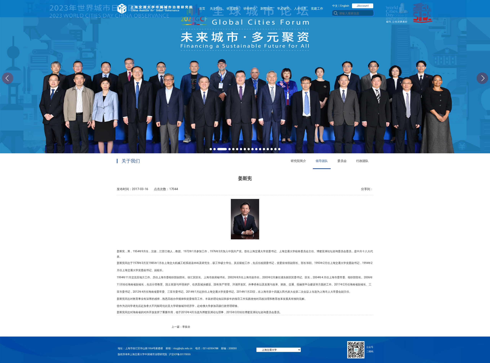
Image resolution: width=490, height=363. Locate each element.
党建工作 (317, 8)
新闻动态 (266, 8)
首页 (202, 8)
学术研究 (283, 8)
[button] (211, 149)
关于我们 (216, 8)
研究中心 (249, 8)
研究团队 (233, 8)
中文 (335, 5)
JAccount (363, 5)
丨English (343, 5)
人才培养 (300, 8)
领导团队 (322, 161)
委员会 (342, 161)
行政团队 (362, 161)
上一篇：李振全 (181, 326)
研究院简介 (298, 161)
